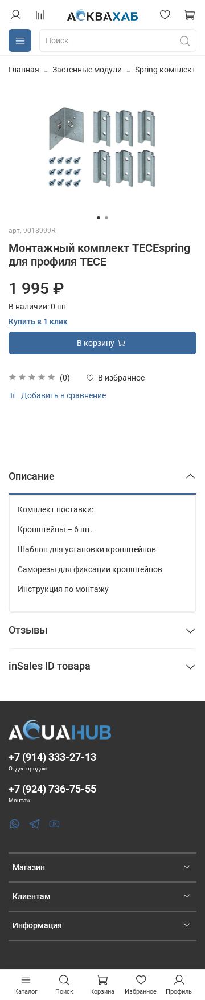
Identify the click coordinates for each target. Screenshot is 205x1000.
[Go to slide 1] (98, 217)
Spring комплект (165, 69)
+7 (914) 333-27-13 (52, 757)
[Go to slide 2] (106, 217)
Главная (24, 69)
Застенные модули (87, 69)
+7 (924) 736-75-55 (52, 789)
